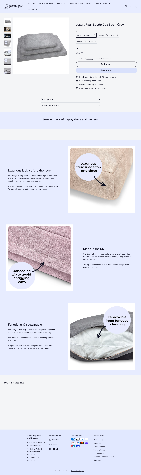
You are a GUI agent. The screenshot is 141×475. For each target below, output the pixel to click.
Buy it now (106, 70)
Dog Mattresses (34, 446)
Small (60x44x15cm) (86, 35)
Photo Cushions (103, 3)
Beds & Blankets (46, 3)
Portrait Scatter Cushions (81, 3)
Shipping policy (100, 453)
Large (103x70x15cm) (86, 41)
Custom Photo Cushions (33, 459)
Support (31, 9)
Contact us (98, 440)
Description (47, 99)
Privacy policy (99, 446)
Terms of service (101, 450)
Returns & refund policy (104, 457)
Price (78, 48)
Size (78, 31)
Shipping (90, 59)
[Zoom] (41, 45)
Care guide (98, 460)
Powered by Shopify (77, 471)
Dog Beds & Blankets (36, 442)
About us (97, 443)
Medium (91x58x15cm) (108, 35)
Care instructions (50, 105)
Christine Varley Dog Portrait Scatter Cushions (36, 451)
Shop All (31, 3)
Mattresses (61, 3)
